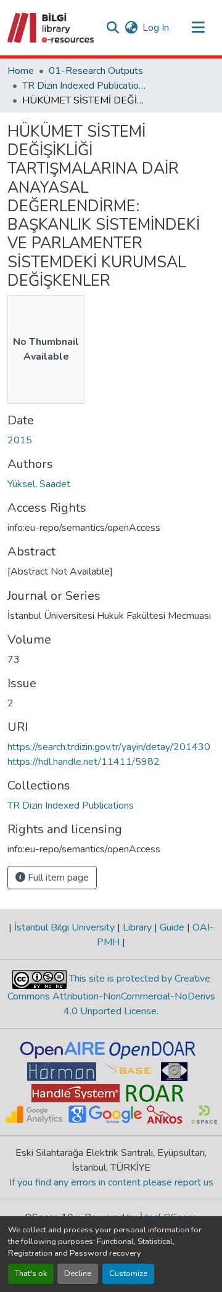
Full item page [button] (57, 877)
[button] (51, 27)
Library (137, 927)
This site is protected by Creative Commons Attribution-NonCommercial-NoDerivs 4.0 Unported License (111, 995)
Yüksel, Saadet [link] (38, 484)
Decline (77, 1273)
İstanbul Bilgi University (64, 927)
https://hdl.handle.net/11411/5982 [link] (83, 762)
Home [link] (20, 71)
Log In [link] (155, 27)
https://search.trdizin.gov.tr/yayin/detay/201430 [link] (108, 747)
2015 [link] (19, 440)
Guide (172, 927)
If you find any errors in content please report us (111, 1182)
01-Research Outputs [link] (96, 71)
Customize (128, 1273)
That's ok (31, 1273)
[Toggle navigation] (198, 27)
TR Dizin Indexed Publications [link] (84, 85)
